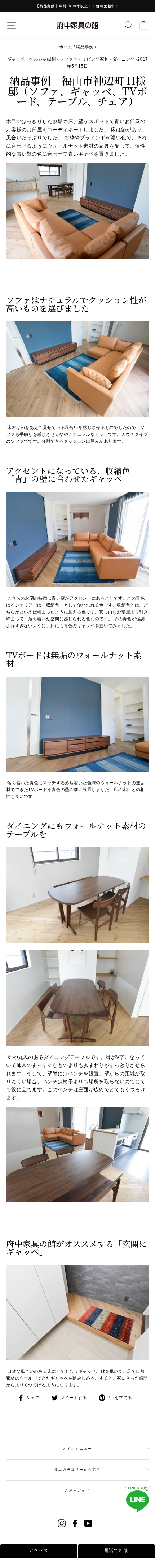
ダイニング (123, 59)
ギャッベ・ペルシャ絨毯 (31, 59)
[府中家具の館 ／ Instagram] (62, 1523)
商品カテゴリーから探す (77, 1469)
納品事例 (85, 46)
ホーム (65, 46)
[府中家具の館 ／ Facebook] (75, 1523)
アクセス (39, 1550)
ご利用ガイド (77, 1490)
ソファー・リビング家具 (84, 59)
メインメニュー (77, 1448)
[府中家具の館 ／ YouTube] (88, 1523)
